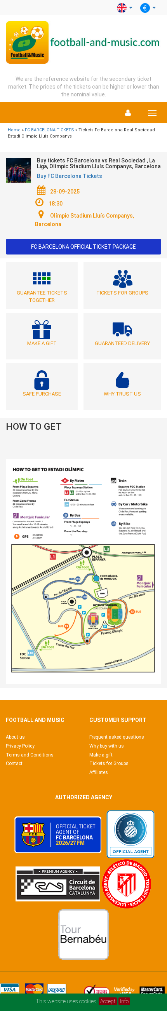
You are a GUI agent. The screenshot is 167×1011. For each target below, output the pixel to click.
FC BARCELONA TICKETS (49, 129)
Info (124, 1001)
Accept (107, 1001)
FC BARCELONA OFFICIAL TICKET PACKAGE (83, 247)
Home (14, 129)
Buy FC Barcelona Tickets (69, 176)
